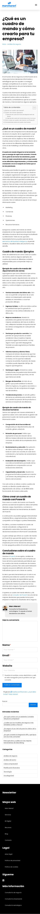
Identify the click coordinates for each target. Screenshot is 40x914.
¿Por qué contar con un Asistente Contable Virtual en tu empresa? (19, 718)
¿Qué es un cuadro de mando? (14, 110)
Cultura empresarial (11, 764)
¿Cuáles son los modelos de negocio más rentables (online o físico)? (18, 724)
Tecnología (8, 772)
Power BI (12, 556)
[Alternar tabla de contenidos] (33, 107)
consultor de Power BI (20, 595)
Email (6, 655)
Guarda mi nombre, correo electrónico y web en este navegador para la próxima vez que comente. (20, 677)
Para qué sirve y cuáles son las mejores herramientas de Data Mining (17, 742)
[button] (36, 5)
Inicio (4, 44)
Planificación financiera (12, 768)
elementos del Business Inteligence (14, 241)
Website (7, 665)
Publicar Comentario (12, 685)
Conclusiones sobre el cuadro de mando (18, 122)
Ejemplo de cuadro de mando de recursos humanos (21, 118)
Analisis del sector (10, 760)
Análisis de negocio (14, 44)
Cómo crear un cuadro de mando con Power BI (19, 120)
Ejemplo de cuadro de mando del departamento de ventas (20, 115)
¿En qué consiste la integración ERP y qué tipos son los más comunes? (20, 736)
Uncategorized (9, 776)
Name (6, 645)
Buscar (4, 701)
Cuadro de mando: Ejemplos (14, 112)
